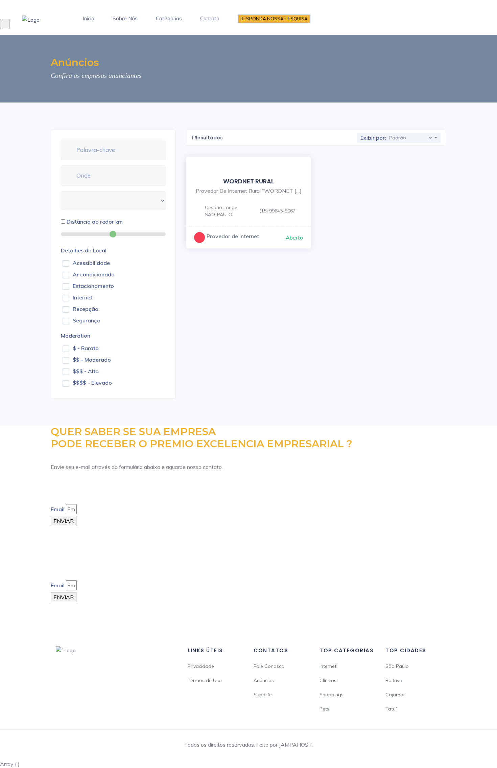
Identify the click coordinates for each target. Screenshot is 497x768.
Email (58, 509)
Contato (209, 18)
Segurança (86, 320)
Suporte (263, 695)
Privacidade (201, 666)
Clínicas (328, 680)
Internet (82, 297)
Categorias (169, 18)
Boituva (393, 680)
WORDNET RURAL (248, 181)
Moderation (75, 335)
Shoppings (332, 695)
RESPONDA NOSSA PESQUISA (274, 18)
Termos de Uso (205, 680)
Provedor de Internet (233, 236)
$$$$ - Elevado (92, 382)
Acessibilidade (91, 262)
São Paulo (397, 666)
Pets (324, 709)
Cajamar (395, 695)
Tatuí (391, 709)
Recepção (85, 309)
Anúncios (264, 680)
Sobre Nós (125, 18)
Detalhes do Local (83, 250)
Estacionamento (93, 286)
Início (88, 18)
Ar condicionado (94, 274)
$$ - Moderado (92, 359)
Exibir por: (373, 137)
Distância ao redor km (95, 221)
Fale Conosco (269, 666)
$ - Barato (86, 348)
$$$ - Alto (86, 371)
